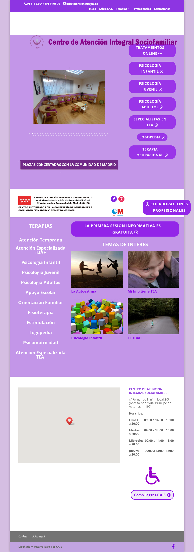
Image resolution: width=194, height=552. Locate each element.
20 (79, 133)
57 (97, 135)
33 (36, 135)
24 (89, 133)
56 (95, 135)
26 (94, 133)
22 (84, 133)
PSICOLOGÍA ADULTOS (150, 104)
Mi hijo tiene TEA (142, 291)
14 (63, 133)
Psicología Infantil (86, 338)
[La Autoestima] (97, 269)
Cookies (22, 536)
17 (71, 133)
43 (61, 135)
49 (77, 135)
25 (91, 133)
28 (99, 133)
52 (84, 135)
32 (33, 135)
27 (97, 133)
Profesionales (142, 9)
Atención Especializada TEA (41, 354)
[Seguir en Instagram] (121, 199)
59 (102, 135)
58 (100, 135)
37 (46, 135)
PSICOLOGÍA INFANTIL (150, 68)
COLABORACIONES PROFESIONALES (169, 207)
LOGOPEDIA (150, 137)
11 (55, 133)
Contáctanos (162, 9)
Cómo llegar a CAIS (150, 495)
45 (66, 135)
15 (66, 133)
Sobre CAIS (106, 9)
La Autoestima (83, 291)
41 (56, 135)
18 (73, 133)
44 (64, 135)
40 (54, 135)
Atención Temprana (40, 240)
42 (59, 135)
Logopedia (40, 332)
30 (104, 133)
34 (38, 135)
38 (48, 135)
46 (69, 135)
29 (102, 133)
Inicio (92, 9)
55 (92, 135)
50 (79, 135)
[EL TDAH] (153, 316)
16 (68, 133)
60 (105, 135)
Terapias (121, 9)
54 (90, 135)
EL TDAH (135, 338)
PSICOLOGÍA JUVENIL (150, 86)
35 (41, 135)
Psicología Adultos (40, 282)
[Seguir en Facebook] (114, 199)
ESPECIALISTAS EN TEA (150, 122)
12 (58, 133)
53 (87, 135)
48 (74, 135)
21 (81, 133)
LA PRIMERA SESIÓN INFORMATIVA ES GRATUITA (122, 229)
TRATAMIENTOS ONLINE (150, 50)
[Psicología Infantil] (97, 316)
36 (43, 135)
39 (51, 135)
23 (86, 133)
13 (61, 133)
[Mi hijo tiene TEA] (153, 269)
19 (76, 133)
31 (107, 133)
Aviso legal (38, 536)
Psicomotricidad (40, 342)
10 (53, 133)
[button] (71, 421)
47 (72, 135)
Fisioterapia (41, 312)
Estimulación (41, 322)
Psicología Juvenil (40, 272)
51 (82, 135)
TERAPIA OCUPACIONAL (150, 152)
